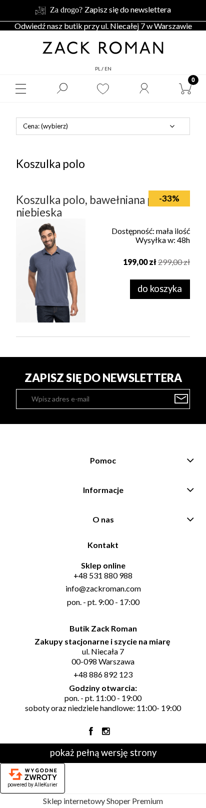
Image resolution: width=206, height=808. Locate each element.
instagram (106, 733)
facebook (91, 733)
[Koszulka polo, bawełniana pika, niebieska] (51, 270)
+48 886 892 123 (103, 674)
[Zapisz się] (181, 399)
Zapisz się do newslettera (127, 9)
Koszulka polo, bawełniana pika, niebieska (93, 206)
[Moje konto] (144, 88)
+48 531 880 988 (103, 575)
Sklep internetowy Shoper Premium (103, 801)
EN (108, 69)
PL (97, 69)
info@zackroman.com (103, 588)
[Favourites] (103, 88)
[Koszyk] (185, 88)
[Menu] (20, 88)
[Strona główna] (103, 47)
